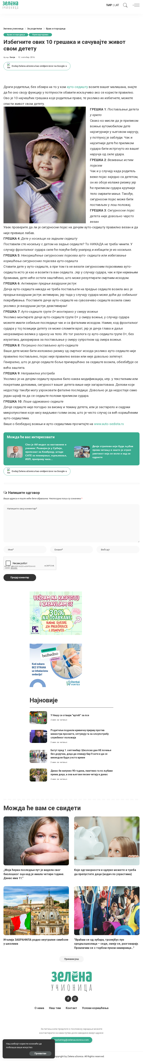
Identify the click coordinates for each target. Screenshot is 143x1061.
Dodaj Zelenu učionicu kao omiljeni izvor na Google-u (39, 66)
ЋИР (109, 5)
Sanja (12, 57)
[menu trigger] (135, 5)
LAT (116, 5)
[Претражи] (124, 5)
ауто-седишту (77, 87)
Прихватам (40, 1053)
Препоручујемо (40, 35)
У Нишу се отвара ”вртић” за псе (70, 715)
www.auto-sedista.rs (109, 424)
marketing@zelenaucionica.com (71, 1039)
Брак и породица (16, 35)
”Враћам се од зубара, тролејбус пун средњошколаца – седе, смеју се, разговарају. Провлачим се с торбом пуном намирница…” (106, 943)
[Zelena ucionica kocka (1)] (56, 613)
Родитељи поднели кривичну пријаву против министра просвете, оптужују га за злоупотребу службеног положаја (80, 734)
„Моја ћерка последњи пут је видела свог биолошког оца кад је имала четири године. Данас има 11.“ (33, 874)
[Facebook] (68, 999)
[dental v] (56, 665)
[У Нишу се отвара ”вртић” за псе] (38, 717)
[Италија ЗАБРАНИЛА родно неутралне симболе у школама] (36, 910)
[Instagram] (75, 999)
